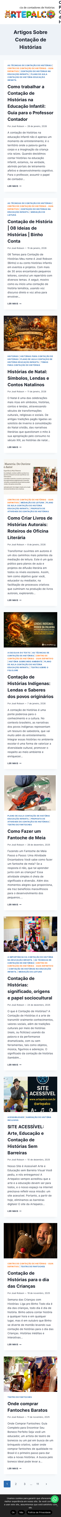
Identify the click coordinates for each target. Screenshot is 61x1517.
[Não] (57, 1505)
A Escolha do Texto (19, 653)
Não (21, 1512)
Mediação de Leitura (32, 502)
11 (37, 1484)
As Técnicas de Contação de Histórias (30, 65)
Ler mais (14, 186)
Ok (13, 1512)
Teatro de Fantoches (20, 824)
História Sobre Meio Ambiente (25, 661)
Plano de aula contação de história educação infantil (27, 77)
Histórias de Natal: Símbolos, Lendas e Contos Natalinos (28, 378)
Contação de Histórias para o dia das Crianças (28, 1279)
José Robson (17, 126)
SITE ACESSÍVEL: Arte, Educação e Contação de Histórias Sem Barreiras (26, 1139)
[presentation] (30, 333)
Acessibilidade (16, 1117)
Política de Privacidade (39, 1512)
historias (13, 356)
